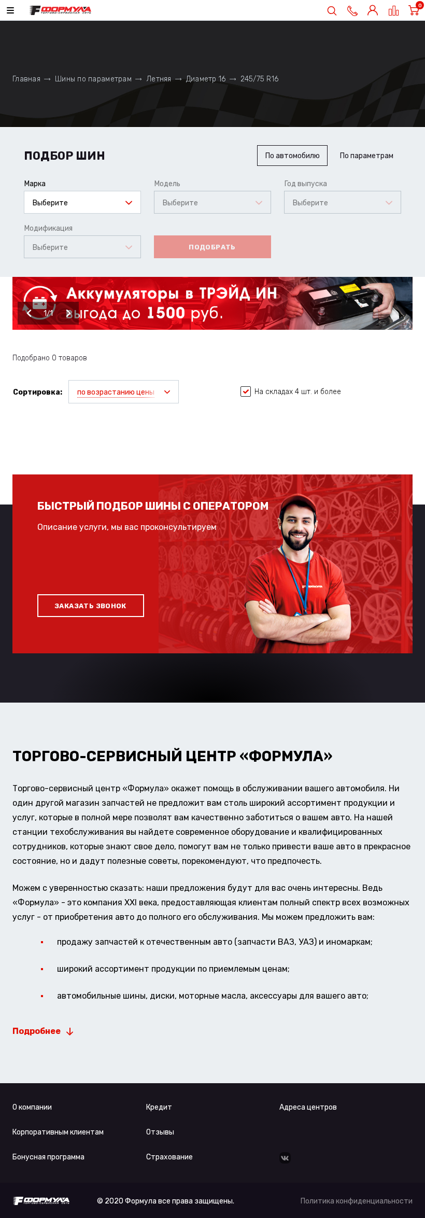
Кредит (159, 1107)
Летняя (159, 79)
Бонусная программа (48, 1157)
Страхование (169, 1157)
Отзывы (160, 1132)
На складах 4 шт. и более (297, 391)
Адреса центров (308, 1107)
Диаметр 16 (206, 79)
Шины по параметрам (93, 79)
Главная (26, 79)
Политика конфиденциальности (357, 1201)
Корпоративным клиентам (58, 1132)
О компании (32, 1107)
